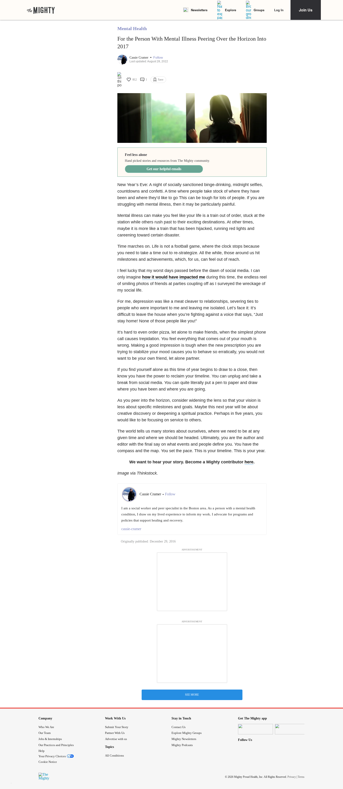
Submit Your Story (116, 727)
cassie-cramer (131, 529)
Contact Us (179, 727)
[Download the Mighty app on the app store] (255, 729)
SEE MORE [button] (192, 694)
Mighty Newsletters (184, 739)
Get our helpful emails (164, 169)
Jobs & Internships (50, 739)
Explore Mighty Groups (187, 733)
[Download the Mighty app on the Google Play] (292, 729)
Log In (279, 10)
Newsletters (199, 10)
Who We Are (46, 727)
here (249, 462)
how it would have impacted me (173, 277)
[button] (158, 58)
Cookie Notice (47, 762)
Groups (259, 10)
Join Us (305, 10)
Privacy (291, 776)
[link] (41, 10)
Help (41, 751)
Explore (230, 10)
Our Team (44, 733)
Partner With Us (115, 733)
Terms (301, 776)
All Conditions (114, 755)
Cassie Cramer (139, 57)
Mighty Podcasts (182, 745)
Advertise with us (116, 739)
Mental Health (132, 28)
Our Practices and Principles (56, 745)
